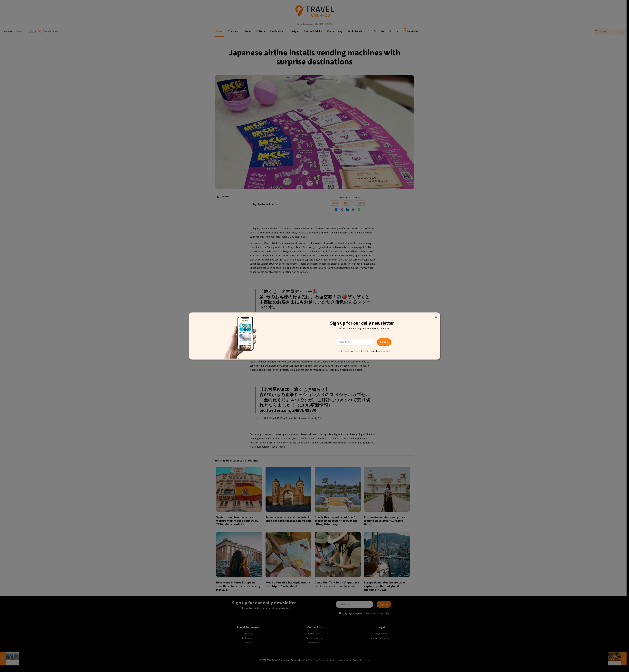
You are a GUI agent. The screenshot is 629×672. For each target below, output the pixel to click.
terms (370, 351)
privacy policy (383, 351)
